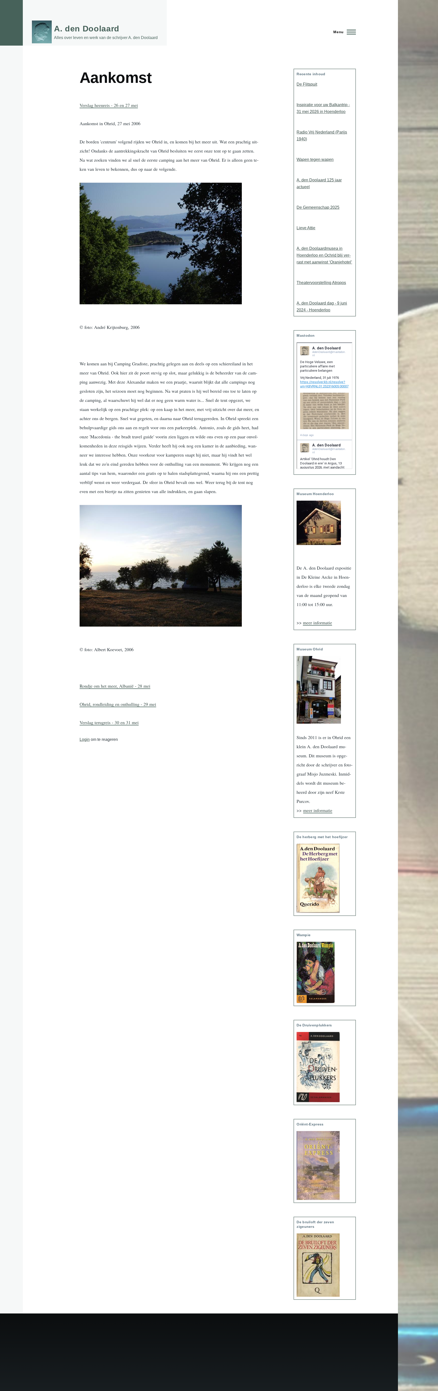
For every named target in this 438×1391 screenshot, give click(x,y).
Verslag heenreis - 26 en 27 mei (109, 105)
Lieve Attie (306, 228)
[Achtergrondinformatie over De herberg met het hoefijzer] (325, 878)
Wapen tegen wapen (315, 159)
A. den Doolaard (86, 28)
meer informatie (317, 622)
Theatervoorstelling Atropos (321, 282)
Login (85, 739)
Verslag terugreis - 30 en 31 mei (109, 722)
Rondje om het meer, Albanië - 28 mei (115, 686)
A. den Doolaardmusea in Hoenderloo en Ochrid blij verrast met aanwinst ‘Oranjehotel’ (324, 255)
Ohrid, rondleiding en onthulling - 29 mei (118, 704)
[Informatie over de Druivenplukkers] (325, 1067)
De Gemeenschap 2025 (318, 207)
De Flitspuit (307, 84)
